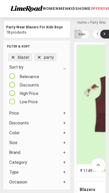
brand (14, 152)
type (14, 172)
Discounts (19, 123)
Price (14, 113)
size (13, 142)
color (14, 132)
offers (98, 8)
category (18, 162)
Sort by (16, 67)
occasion (18, 182)
